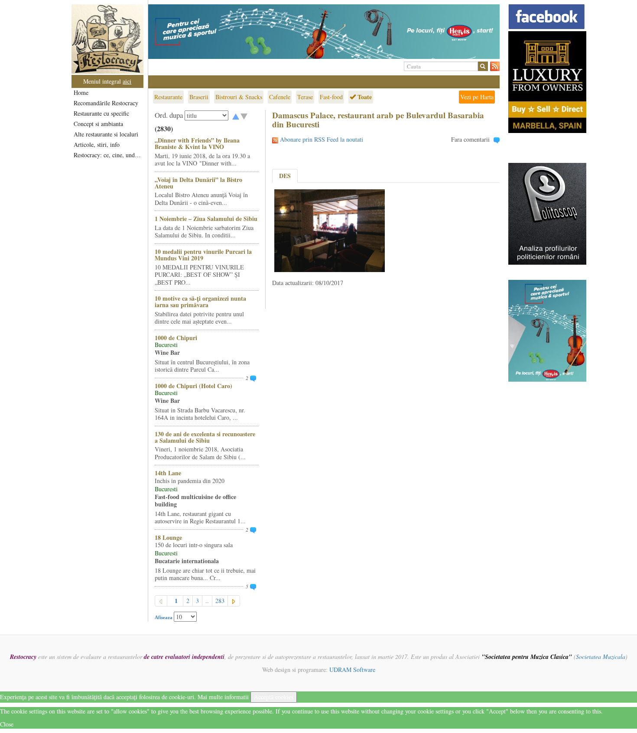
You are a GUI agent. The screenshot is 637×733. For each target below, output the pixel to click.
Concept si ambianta (98, 124)
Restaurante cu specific (101, 113)
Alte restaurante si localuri (106, 134)
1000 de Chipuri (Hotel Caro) (193, 385)
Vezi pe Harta (477, 97)
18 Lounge (168, 537)
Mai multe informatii (223, 697)
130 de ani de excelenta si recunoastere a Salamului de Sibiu (205, 437)
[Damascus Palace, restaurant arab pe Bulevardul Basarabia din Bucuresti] (329, 230)
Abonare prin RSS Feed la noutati (321, 139)
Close (6, 724)
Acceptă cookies (273, 697)
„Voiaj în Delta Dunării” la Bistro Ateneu (198, 183)
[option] (324, 31)
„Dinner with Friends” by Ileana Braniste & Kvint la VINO (197, 143)
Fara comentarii (470, 139)
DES (285, 175)
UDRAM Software (352, 669)
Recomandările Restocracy (106, 103)
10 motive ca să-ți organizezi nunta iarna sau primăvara (200, 301)
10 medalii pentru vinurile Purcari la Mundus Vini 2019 (203, 255)
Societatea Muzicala (600, 656)
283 (219, 601)
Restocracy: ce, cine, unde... (108, 155)
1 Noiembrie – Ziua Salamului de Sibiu (206, 218)
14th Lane (168, 472)
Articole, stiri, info (97, 144)
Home (81, 92)
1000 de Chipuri (176, 337)
